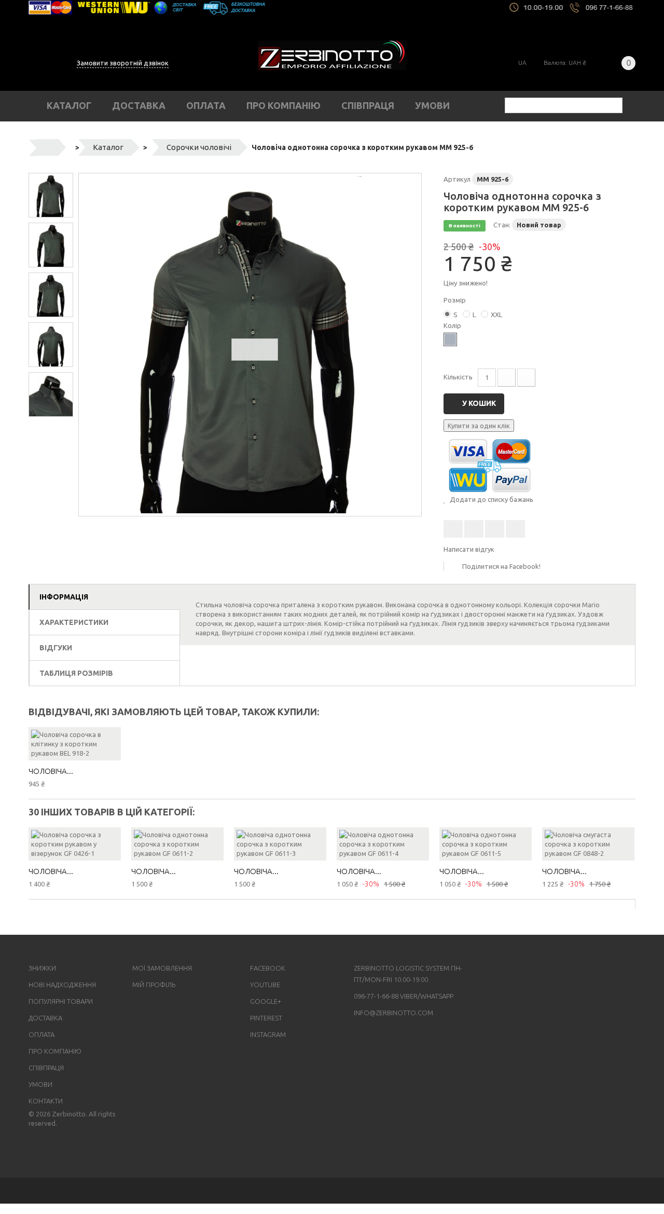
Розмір (455, 300)
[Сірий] (450, 339)
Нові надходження (62, 984)
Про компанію (283, 105)
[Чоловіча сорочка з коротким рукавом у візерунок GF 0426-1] (75, 844)
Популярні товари (61, 1001)
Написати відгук (469, 549)
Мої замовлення (162, 968)
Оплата (206, 105)
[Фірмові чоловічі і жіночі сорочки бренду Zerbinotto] (332, 7)
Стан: (501, 224)
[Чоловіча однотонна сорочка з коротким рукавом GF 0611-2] (177, 844)
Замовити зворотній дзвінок (123, 62)
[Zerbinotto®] (332, 55)
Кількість (458, 376)
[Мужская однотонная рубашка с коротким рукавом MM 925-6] (250, 344)
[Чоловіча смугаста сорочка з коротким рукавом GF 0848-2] (588, 844)
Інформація (63, 597)
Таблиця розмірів (76, 673)
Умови (432, 105)
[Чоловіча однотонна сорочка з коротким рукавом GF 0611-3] (280, 844)
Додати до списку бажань (490, 499)
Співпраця (367, 105)
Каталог (69, 105)
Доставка (138, 105)
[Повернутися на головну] (47, 147)
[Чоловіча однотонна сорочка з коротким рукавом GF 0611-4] (383, 844)
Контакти (46, 1100)
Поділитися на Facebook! (501, 566)
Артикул (457, 179)
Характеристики (73, 622)
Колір (453, 325)
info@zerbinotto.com (393, 1012)
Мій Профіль (153, 984)
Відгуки (55, 648)
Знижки (42, 968)
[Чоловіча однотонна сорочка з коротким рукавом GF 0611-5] (485, 844)
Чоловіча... (51, 771)
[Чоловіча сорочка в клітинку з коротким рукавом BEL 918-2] (75, 743)
